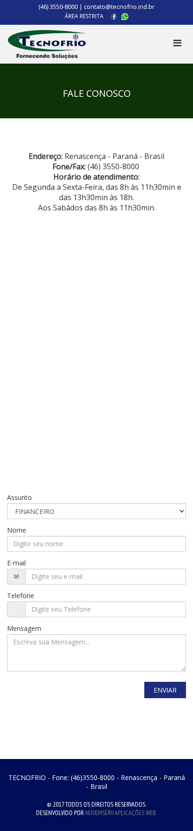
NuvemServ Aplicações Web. (121, 813)
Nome (16, 530)
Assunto (19, 497)
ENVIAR (165, 690)
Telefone (20, 595)
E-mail (16, 562)
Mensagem (24, 628)
